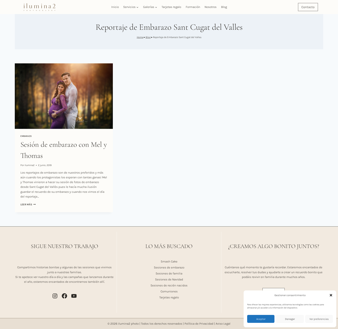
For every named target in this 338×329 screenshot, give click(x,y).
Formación (193, 7)
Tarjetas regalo (171, 7)
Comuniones (169, 291)
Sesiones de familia (169, 273)
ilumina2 (30, 165)
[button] (331, 295)
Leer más (28, 204)
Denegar (290, 319)
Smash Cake (169, 261)
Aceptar (260, 319)
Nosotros (211, 7)
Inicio (115, 7)
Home (140, 37)
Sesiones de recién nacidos (169, 285)
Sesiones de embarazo (169, 267)
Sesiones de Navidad (169, 279)
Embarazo (26, 136)
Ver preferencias (319, 319)
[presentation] (64, 96)
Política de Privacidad (198, 323)
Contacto (308, 7)
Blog (224, 7)
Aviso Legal (223, 323)
